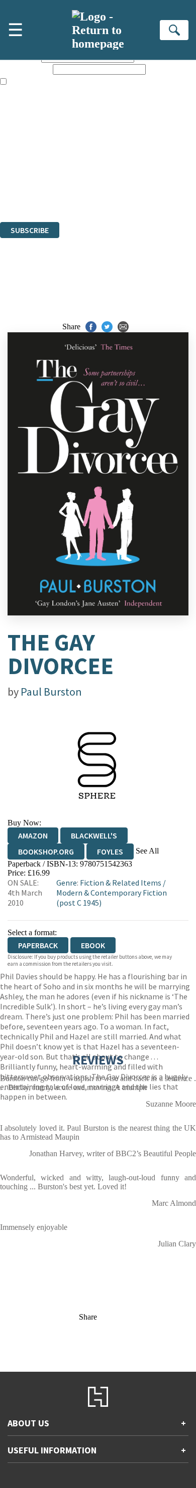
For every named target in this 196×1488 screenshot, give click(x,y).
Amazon (33, 835)
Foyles (110, 851)
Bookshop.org (46, 851)
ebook (93, 945)
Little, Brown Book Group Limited (124, 163)
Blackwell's (94, 835)
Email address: (25, 69)
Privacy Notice (23, 190)
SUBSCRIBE (30, 230)
